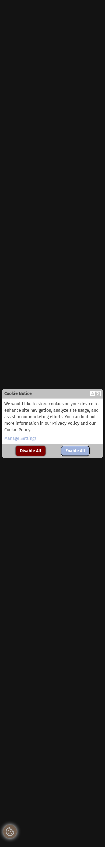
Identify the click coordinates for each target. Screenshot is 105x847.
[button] (95, 393)
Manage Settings (20, 438)
